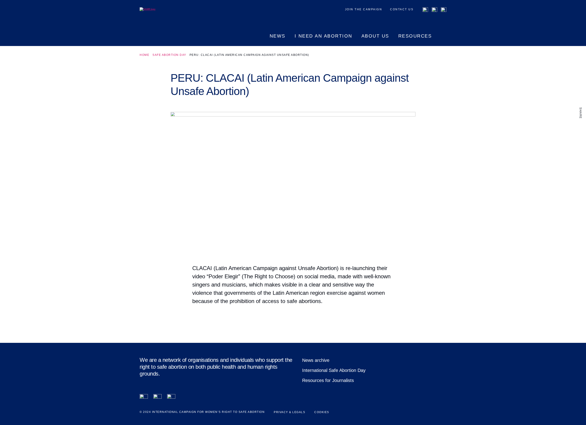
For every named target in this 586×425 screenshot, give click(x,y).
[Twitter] (434, 10)
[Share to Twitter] (580, 137)
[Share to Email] (580, 146)
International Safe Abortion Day (334, 370)
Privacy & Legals (289, 412)
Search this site (443, 40)
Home (144, 55)
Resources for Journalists (328, 380)
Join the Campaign (363, 9)
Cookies (321, 412)
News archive (315, 360)
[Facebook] (425, 10)
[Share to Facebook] (580, 127)
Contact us (401, 9)
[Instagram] (443, 10)
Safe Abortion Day (169, 55)
